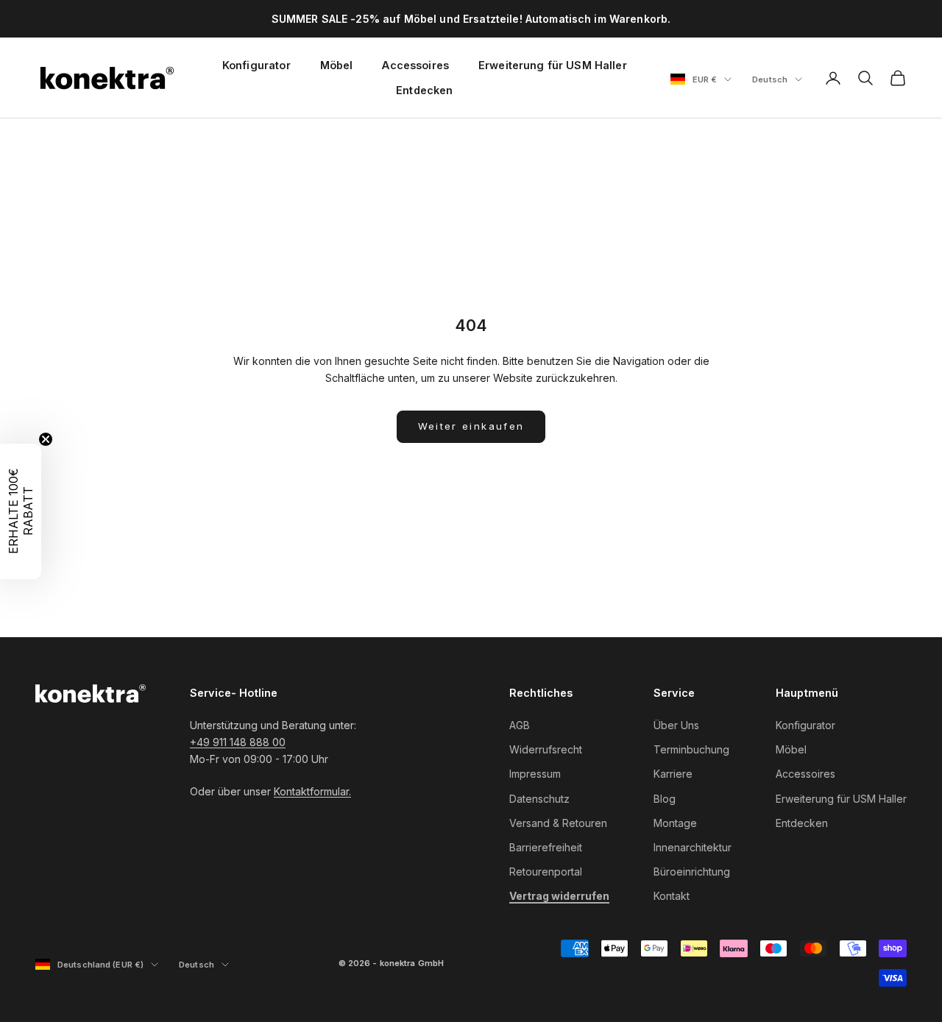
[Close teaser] (45, 439)
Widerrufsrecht (545, 749)
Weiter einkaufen (471, 426)
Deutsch (777, 80)
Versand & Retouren (558, 823)
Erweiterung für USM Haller (552, 65)
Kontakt (672, 896)
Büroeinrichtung (692, 871)
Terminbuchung (691, 749)
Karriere (673, 773)
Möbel (336, 65)
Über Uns (676, 725)
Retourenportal (545, 871)
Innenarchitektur (693, 847)
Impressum (535, 773)
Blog (665, 798)
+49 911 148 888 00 (238, 742)
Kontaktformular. (312, 791)
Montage (675, 823)
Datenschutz (539, 798)
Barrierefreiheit (545, 847)
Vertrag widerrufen (559, 896)
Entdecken (424, 90)
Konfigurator (256, 65)
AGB (519, 725)
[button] (20, 511)
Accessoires (415, 65)
